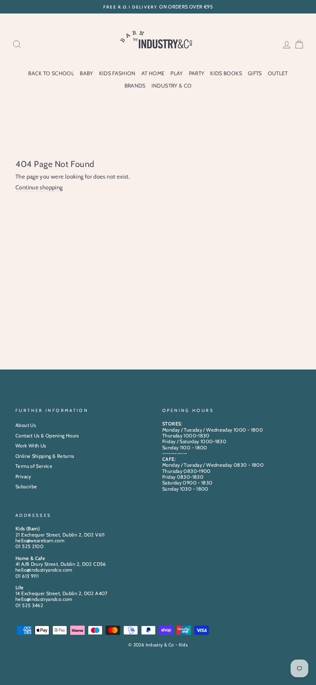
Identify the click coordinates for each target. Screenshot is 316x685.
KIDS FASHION (117, 73)
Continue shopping (38, 187)
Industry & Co (171, 85)
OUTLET (278, 73)
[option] (158, 7)
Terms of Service (33, 466)
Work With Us (30, 446)
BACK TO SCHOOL (51, 73)
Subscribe (26, 486)
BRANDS (135, 85)
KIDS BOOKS (226, 73)
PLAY (176, 73)
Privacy (23, 476)
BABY (86, 73)
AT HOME (153, 73)
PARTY (197, 73)
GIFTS (255, 73)
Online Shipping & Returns (44, 456)
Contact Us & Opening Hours (47, 436)
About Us (25, 425)
